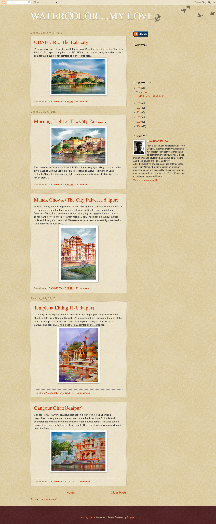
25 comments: (83, 184)
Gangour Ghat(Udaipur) (58, 407)
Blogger (130, 517)
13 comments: (83, 288)
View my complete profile (145, 180)
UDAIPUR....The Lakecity (61, 42)
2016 (139, 88)
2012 (139, 117)
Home (70, 492)
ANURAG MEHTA (159, 141)
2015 (139, 103)
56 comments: (83, 101)
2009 (139, 126)
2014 (139, 108)
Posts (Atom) (50, 499)
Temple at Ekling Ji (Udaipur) (64, 307)
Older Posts (119, 492)
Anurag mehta (88, 517)
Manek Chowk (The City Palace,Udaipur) (76, 199)
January (143, 92)
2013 (139, 112)
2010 (139, 122)
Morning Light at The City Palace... (70, 121)
